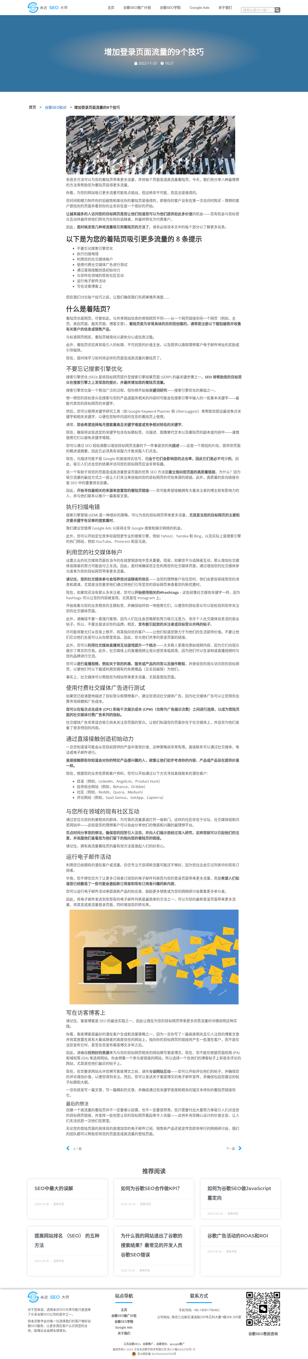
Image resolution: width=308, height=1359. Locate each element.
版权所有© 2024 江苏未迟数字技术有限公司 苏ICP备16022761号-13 (154, 1349)
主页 (111, 7)
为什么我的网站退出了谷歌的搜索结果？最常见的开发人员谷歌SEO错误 (151, 1245)
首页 (32, 107)
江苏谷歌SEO (132, 1344)
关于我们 (225, 7)
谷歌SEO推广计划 (137, 7)
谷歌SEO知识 (56, 107)
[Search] (277, 9)
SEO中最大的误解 (53, 1188)
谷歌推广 (148, 1344)
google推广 (177, 1344)
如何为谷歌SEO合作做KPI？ (151, 1188)
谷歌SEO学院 (170, 7)
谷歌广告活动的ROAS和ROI (237, 1236)
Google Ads (199, 7)
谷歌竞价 (161, 1344)
